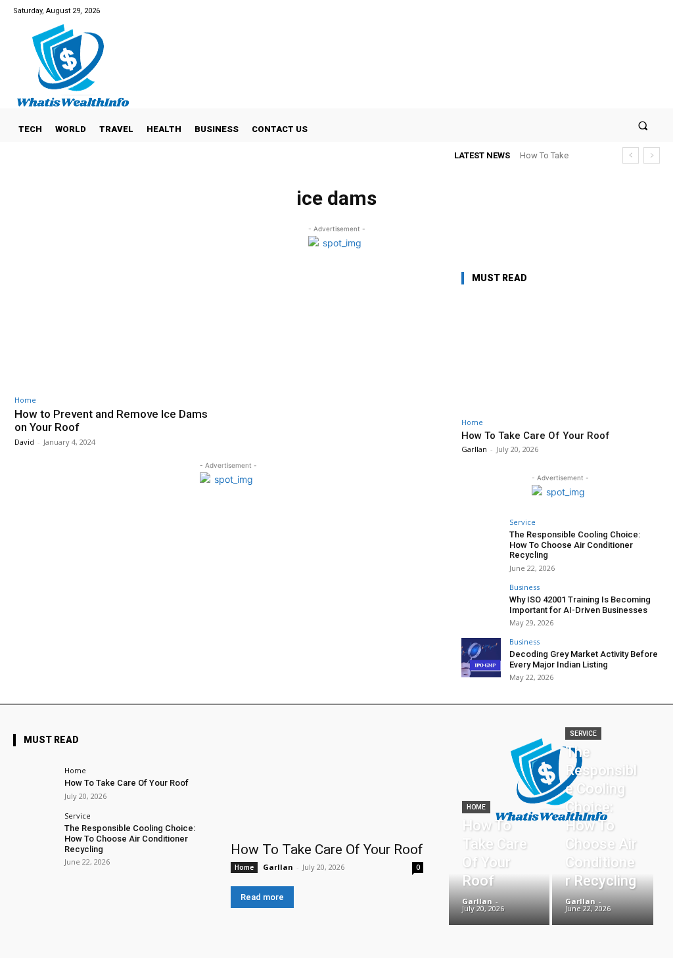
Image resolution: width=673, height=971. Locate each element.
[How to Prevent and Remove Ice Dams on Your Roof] (117, 328)
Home (25, 399)
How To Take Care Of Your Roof (535, 435)
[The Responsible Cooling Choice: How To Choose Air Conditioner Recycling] (481, 538)
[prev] (630, 155)
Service (522, 522)
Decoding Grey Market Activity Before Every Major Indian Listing (583, 659)
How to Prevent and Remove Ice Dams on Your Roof (111, 420)
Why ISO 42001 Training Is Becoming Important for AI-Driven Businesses (580, 605)
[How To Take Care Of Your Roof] (560, 354)
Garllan (474, 449)
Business (524, 587)
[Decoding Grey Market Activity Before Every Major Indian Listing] (481, 657)
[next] (651, 155)
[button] (643, 125)
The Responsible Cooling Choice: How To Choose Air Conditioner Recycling (574, 545)
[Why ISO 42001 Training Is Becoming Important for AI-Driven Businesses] (481, 603)
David (24, 442)
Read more (262, 897)
